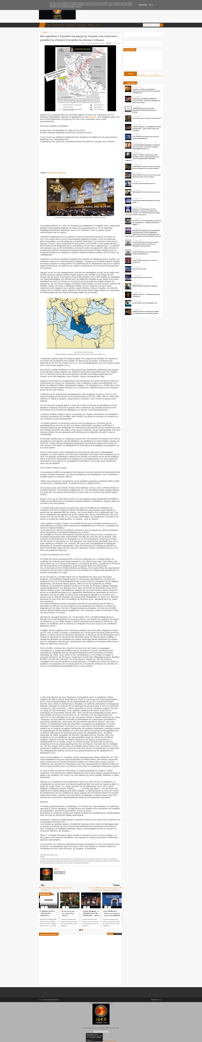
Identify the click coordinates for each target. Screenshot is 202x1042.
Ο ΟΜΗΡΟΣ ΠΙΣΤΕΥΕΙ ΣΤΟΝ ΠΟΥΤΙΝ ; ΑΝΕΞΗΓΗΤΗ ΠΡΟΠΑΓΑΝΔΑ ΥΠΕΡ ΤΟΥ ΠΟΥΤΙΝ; (144, 110)
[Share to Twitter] (53, 902)
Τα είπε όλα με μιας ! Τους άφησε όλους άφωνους (111, 913)
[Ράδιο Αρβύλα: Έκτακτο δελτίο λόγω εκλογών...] (128, 192)
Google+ (60, 872)
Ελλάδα (48, 25)
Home (42, 25)
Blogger (110, 934)
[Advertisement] (124, 10)
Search (161, 25)
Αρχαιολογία (80, 25)
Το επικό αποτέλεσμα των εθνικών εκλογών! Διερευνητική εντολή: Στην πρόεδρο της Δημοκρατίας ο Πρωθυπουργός (145, 244)
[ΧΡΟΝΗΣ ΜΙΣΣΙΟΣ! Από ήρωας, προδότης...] (128, 286)
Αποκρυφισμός (70, 25)
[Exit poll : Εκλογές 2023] (128, 269)
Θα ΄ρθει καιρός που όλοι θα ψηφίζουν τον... (145, 303)
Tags (155, 74)
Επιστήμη (91, 25)
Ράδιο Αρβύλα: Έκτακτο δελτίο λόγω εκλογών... (146, 192)
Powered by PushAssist (109, 1041)
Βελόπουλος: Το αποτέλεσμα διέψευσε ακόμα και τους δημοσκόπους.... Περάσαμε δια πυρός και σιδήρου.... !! (146, 222)
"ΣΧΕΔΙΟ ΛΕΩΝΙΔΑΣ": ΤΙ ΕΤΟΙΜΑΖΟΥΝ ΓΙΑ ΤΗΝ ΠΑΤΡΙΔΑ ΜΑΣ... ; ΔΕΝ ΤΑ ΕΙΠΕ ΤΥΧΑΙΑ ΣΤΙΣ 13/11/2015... (146, 128)
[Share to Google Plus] (56, 902)
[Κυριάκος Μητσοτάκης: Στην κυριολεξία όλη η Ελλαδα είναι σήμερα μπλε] (128, 252)
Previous (40, 900)
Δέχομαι (105, 1032)
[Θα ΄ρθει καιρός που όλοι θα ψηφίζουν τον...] (128, 303)
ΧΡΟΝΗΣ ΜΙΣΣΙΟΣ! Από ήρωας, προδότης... (145, 286)
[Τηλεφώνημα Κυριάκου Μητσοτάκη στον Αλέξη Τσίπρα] (128, 201)
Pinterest (63, 872)
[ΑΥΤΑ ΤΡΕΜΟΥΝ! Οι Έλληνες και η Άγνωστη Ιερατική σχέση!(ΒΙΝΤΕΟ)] (128, 137)
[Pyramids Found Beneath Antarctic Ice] (128, 184)
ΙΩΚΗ (83, 43)
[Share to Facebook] (50, 902)
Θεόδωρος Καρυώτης (57, 173)
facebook (93, 117)
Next (120, 900)
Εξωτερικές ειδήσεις (58, 25)
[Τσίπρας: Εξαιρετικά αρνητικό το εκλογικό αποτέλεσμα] (128, 261)
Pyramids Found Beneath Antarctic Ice (143, 183)
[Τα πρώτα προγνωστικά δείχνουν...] (128, 278)
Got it (151, 5)
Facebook (55, 872)
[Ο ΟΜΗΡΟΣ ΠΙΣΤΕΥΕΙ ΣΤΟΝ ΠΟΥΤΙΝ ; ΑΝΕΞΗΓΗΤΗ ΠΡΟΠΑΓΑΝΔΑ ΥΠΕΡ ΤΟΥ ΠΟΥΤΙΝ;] (91, 900)
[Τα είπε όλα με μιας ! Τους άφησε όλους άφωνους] (112, 900)
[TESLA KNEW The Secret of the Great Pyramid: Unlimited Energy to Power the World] (128, 175)
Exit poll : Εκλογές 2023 (139, 269)
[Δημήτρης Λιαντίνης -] (128, 295)
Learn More (142, 5)
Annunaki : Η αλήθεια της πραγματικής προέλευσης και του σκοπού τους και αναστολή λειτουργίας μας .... (146, 91)
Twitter (57, 872)
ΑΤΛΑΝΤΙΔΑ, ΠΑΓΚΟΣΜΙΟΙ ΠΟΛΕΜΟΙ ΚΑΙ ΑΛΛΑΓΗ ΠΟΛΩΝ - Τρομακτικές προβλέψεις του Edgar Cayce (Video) (70, 915)
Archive (143, 74)
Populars (130, 73)
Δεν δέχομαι (97, 1032)
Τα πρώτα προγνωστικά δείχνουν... (142, 277)
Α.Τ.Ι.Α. (98, 25)
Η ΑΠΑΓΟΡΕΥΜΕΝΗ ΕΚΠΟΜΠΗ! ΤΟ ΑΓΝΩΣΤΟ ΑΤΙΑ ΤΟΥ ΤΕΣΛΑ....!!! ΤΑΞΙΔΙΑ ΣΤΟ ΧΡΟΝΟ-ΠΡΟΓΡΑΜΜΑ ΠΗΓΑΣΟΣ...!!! (146, 147)
